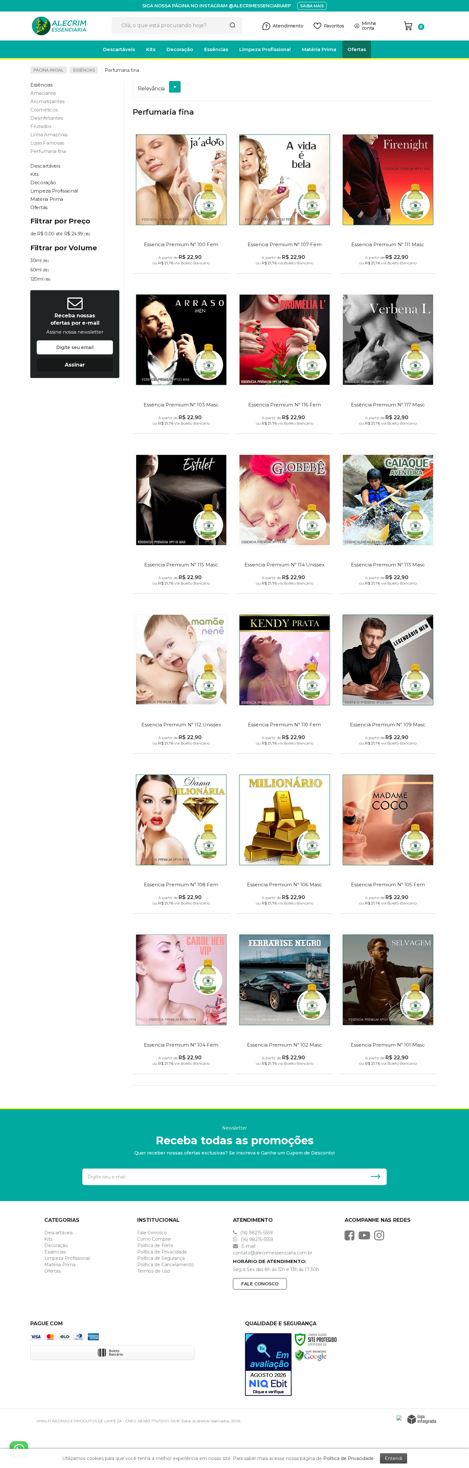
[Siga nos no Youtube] (366, 1235)
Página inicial (48, 70)
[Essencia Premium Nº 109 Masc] (388, 678)
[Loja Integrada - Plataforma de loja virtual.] (422, 1419)
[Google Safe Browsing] (311, 1355)
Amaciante (43, 93)
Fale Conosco (152, 1233)
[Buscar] (230, 25)
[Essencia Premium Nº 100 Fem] (181, 198)
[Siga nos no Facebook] (351, 1235)
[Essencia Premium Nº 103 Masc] (181, 358)
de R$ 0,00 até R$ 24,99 (60, 234)
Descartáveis (58, 1233)
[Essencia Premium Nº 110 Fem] (284, 678)
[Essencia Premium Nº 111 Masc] (388, 198)
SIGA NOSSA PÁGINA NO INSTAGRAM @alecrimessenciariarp (216, 6)
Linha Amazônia (49, 135)
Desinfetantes (46, 118)
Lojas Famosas (47, 143)
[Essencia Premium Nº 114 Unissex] (284, 518)
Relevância (151, 89)
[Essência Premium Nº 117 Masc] (388, 358)
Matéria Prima (60, 1264)
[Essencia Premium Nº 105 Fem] (388, 838)
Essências (84, 70)
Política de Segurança (161, 1258)
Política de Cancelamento (165, 1264)
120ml (40, 279)
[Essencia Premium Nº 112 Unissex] (181, 678)
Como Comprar (154, 1239)
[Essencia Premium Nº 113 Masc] (388, 518)
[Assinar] (75, 365)
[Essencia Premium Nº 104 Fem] (181, 998)
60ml (39, 270)
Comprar (181, 266)
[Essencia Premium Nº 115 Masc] (181, 518)
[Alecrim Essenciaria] (68, 25)
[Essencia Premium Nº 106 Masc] (284, 838)
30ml (39, 260)
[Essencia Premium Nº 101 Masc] (388, 998)
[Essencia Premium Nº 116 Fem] (284, 358)
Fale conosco (260, 1284)
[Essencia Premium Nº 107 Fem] (284, 198)
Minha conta (369, 26)
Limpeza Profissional (67, 1258)
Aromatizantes (47, 101)
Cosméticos (44, 110)
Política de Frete (155, 1245)
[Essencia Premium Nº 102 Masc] (284, 998)
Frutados (40, 126)
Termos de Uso (153, 1271)
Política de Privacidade (162, 1252)
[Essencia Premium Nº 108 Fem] (181, 838)
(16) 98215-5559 (256, 1233)
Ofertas (52, 1271)
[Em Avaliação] (268, 1364)
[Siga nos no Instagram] (380, 1235)
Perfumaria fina (48, 151)
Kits (48, 1239)
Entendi (393, 1458)
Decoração (56, 1245)
